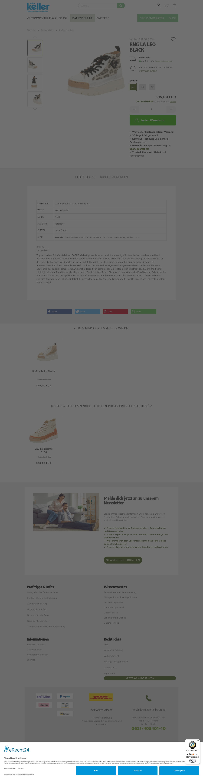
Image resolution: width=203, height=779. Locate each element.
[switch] (192, 761)
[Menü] (198, 741)
